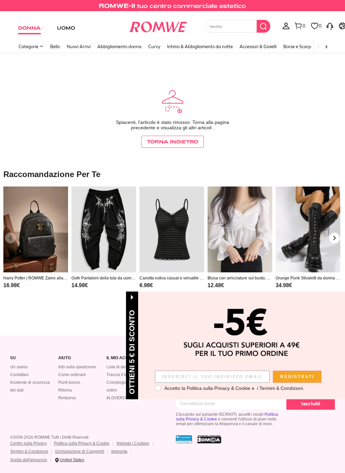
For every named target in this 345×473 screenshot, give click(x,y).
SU (13, 358)
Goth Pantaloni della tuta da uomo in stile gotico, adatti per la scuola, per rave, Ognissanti (103, 278)
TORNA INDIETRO (172, 141)
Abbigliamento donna (119, 46)
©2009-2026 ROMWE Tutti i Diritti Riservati (49, 437)
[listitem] (35, 246)
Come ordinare (72, 374)
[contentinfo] (11, 285)
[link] (172, 8)
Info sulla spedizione (77, 367)
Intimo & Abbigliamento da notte (200, 46)
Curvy (154, 46)
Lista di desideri (120, 367)
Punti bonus (69, 382)
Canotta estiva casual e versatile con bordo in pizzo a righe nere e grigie (171, 278)
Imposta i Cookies (133, 443)
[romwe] (158, 25)
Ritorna (65, 390)
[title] (172, 174)
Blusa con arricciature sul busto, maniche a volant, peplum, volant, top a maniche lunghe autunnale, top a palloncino (240, 278)
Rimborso (67, 398)
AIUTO (64, 358)
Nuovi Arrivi (79, 46)
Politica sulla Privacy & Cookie (81, 443)
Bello (55, 46)
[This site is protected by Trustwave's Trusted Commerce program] (184, 439)
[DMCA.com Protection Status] (209, 439)
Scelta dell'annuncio (28, 460)
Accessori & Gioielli (258, 46)
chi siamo (19, 367)
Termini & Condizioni (29, 451)
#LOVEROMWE (120, 398)
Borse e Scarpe (298, 46)
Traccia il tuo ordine (124, 374)
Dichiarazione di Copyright (79, 451)
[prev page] (10, 238)
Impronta (119, 451)
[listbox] (286, 25)
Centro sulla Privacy (28, 443)
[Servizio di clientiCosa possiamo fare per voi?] (330, 25)
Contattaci (19, 374)
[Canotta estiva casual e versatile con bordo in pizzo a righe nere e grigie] (171, 229)
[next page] (334, 238)
